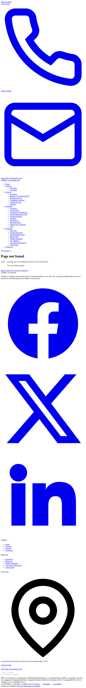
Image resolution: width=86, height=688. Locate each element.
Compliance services (17, 200)
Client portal (9, 567)
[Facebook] (43, 365)
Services (8, 192)
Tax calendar (14, 241)
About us (8, 186)
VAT (11, 227)
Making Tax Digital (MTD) (19, 196)
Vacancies (13, 190)
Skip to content (6, 2)
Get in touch (5, 251)
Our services (15, 270)
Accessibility (57, 684)
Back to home (6, 270)
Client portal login (16, 233)
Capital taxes (14, 210)
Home (7, 184)
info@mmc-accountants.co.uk (11, 669)
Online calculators (16, 239)
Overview (13, 188)
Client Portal (5, 4)
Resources (9, 229)
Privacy (37, 684)
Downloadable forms (17, 235)
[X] (43, 450)
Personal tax (14, 220)
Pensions (13, 218)
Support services (16, 202)
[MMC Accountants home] (10, 180)
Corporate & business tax (19, 212)
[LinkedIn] (43, 536)
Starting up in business (18, 225)
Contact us (9, 247)
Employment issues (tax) (18, 214)
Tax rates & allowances (18, 243)
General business (16, 216)
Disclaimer (46, 684)
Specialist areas (15, 223)
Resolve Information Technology (29, 686)
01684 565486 (6, 665)
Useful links (14, 245)
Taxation (13, 204)
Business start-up (16, 198)
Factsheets (9, 206)
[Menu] (11, 251)
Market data (14, 237)
